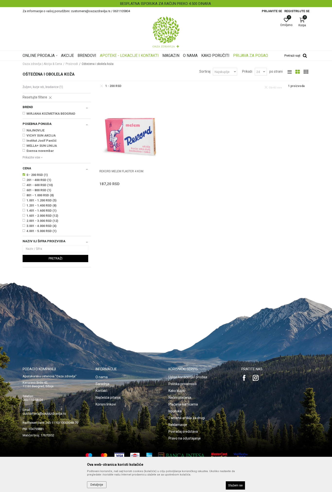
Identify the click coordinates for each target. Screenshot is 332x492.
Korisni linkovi (106, 404)
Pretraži (55, 258)
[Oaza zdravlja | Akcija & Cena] (166, 32)
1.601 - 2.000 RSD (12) (42, 215)
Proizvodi (72, 64)
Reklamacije (177, 425)
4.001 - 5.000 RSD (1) (41, 231)
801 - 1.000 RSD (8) (40, 195)
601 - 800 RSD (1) (38, 190)
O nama (102, 377)
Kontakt (101, 391)
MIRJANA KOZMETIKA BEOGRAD (50, 113)
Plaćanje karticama (183, 404)
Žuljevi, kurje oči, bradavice (43, 87)
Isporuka (175, 411)
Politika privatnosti (182, 384)
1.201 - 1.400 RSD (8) (41, 205)
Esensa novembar (40, 151)
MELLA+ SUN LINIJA (41, 145)
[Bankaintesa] (181, 456)
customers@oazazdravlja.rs (44, 413)
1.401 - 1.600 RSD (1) (41, 210)
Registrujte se (296, 11)
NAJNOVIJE (35, 130)
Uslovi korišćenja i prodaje (188, 377)
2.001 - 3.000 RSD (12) (42, 221)
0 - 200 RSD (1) (37, 175)
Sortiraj (204, 71)
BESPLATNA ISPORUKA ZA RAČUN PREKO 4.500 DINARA (165, 3)
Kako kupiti (176, 391)
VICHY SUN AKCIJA (41, 135)
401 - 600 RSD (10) (39, 185)
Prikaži (247, 71)
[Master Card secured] (219, 456)
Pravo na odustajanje (184, 438)
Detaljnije (96, 484)
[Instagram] (256, 378)
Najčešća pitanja (108, 397)
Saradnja (102, 384)
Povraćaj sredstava (183, 431)
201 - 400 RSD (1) (38, 180)
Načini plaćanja (179, 397)
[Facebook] (244, 378)
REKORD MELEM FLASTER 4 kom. (121, 171)
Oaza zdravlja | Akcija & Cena (42, 64)
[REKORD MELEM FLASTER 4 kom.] (129, 131)
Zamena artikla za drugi (186, 418)
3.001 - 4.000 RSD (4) (41, 226)
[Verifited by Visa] (241, 456)
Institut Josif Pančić (41, 140)
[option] (166, 3)
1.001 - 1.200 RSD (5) (41, 200)
